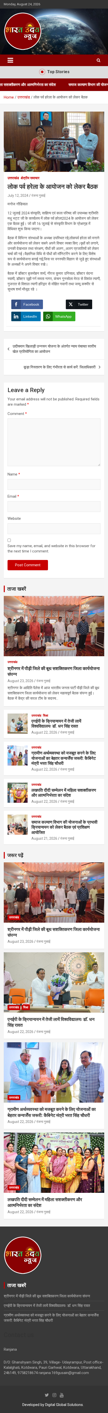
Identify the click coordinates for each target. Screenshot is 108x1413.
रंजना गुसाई (38, 196)
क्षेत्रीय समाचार (30, 178)
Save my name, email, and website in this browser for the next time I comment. (51, 548)
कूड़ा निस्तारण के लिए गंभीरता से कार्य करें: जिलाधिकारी (59, 367)
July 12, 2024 (18, 196)
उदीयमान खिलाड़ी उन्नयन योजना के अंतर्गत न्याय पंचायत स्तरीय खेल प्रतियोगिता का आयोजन (54, 349)
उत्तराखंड (13, 178)
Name (14, 474)
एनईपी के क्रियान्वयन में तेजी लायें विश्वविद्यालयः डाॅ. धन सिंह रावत (56, 724)
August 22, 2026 (44, 732)
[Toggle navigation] (10, 60)
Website (14, 518)
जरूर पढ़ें (15, 855)
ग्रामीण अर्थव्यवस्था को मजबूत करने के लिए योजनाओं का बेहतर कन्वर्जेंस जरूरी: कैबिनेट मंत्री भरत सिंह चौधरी (63, 758)
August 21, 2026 (44, 838)
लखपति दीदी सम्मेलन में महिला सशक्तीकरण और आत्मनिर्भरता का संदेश (63, 793)
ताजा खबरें (16, 589)
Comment (17, 413)
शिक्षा (45, 715)
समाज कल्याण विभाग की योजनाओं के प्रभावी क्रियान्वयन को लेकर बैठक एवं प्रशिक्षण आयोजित (64, 827)
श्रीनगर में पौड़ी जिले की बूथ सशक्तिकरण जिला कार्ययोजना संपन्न (47, 1296)
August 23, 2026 (20, 681)
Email (13, 496)
